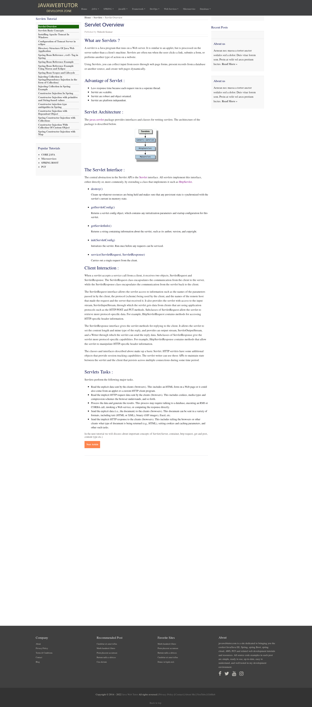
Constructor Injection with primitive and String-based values (58, 99)
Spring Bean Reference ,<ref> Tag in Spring (58, 56)
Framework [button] (137, 9)
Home (85, 9)
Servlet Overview (47, 26)
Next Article (92, 444)
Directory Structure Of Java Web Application (56, 49)
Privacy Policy (42, 648)
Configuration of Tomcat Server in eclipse (57, 43)
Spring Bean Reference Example (56, 62)
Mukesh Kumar (105, 31)
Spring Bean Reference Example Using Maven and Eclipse (56, 67)
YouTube (201, 694)
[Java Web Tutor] (58, 8)
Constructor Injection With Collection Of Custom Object (54, 126)
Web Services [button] (170, 9)
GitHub (211, 694)
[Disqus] (146, 500)
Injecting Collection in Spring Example (54, 88)
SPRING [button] (108, 9)
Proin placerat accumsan (107, 652)
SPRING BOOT (49, 162)
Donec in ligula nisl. (166, 662)
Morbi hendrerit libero (106, 648)
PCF (43, 167)
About (38, 643)
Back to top (155, 702)
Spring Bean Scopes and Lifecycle (56, 72)
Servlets (98, 17)
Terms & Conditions (44, 652)
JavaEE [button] (122, 9)
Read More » (229, 64)
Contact (39, 657)
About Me (190, 694)
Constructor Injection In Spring (55, 93)
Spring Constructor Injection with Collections (56, 119)
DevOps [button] (153, 9)
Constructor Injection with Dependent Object (52, 112)
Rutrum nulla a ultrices (106, 657)
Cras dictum (102, 662)
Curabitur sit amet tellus (107, 643)
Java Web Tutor (130, 694)
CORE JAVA (48, 154)
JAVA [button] (94, 9)
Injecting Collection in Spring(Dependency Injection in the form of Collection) (57, 79)
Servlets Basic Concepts (51, 30)
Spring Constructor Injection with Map (56, 133)
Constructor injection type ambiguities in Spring (52, 106)
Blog (38, 662)
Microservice (189, 9)
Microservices (48, 158)
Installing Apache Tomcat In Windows (53, 36)
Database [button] (204, 9)
